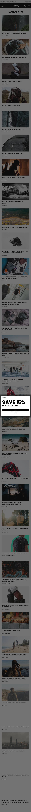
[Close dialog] (29, 396)
